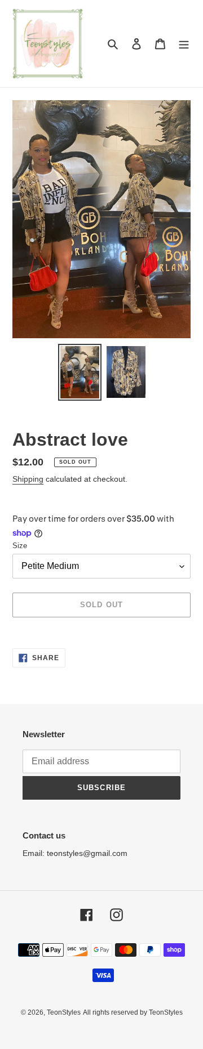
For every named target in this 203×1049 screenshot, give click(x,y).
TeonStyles (64, 1012)
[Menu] (184, 44)
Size (19, 545)
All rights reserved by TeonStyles (133, 1012)
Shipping (27, 478)
